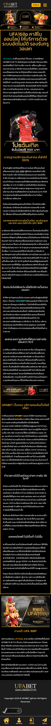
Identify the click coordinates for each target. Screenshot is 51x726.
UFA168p (19, 638)
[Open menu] (45, 5)
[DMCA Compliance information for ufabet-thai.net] (25, 711)
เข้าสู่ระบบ (36, 5)
